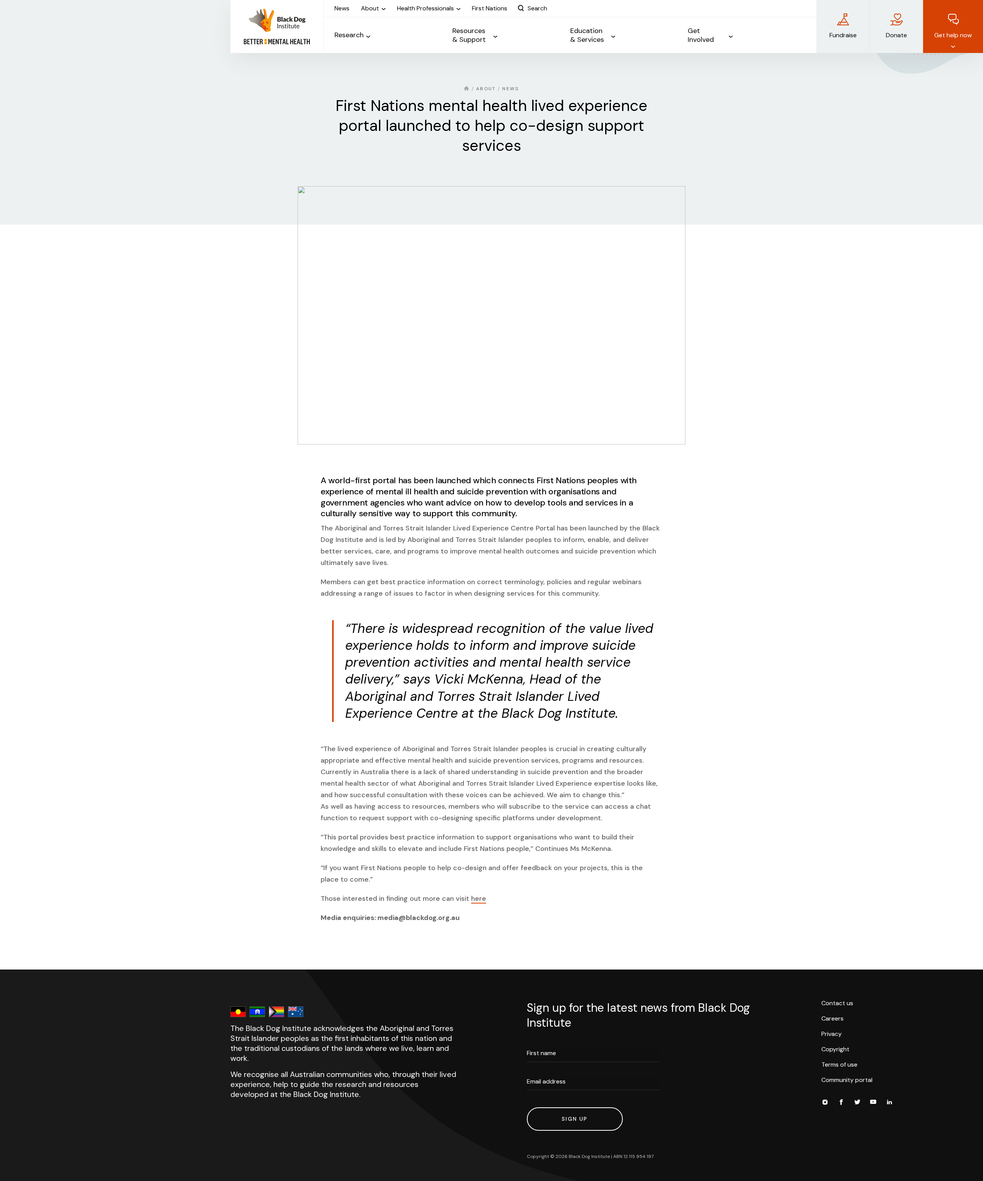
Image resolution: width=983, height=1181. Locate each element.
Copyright (835, 1049)
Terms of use (839, 1064)
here (478, 898)
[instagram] (825, 1103)
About (486, 89)
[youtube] (873, 1103)
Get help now (953, 35)
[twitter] (857, 1103)
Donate (896, 35)
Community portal (846, 1080)
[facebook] (841, 1103)
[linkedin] (889, 1103)
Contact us (837, 1003)
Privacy (831, 1034)
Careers (832, 1018)
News (510, 89)
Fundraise (843, 35)
